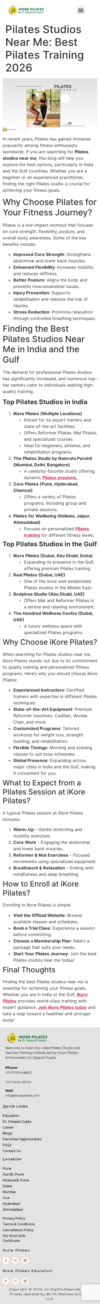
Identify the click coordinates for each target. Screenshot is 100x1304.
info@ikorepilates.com (22, 1095)
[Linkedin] (25, 1260)
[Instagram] (15, 1260)
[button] (81, 10)
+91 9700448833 (18, 1072)
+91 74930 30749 (18, 1082)
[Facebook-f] (6, 1260)
